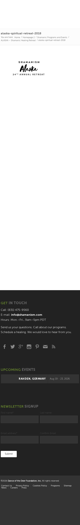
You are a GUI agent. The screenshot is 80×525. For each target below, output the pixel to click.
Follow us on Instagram (29, 346)
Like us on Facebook (4, 346)
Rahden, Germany (32, 379)
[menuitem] (22, 486)
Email (45, 346)
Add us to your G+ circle (21, 346)
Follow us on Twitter (12, 346)
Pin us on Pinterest (37, 346)
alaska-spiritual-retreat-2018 (21, 33)
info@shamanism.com (26, 314)
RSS (53, 346)
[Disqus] (40, 131)
